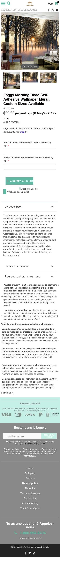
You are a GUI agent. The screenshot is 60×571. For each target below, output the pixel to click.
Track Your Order (30, 508)
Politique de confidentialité (34, 443)
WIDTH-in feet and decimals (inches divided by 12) (27, 144)
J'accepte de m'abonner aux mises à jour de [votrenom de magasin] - (31, 442)
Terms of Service (30, 493)
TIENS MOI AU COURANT (49, 436)
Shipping (30, 473)
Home (30, 468)
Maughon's (21, 547)
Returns (30, 478)
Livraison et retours (17, 266)
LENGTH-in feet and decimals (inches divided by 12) (28, 159)
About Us (30, 488)
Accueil (5, 9)
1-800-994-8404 (32, 532)
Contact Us (30, 498)
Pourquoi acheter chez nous (22, 276)
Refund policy (30, 483)
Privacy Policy (30, 503)
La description (13, 206)
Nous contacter (45, 348)
